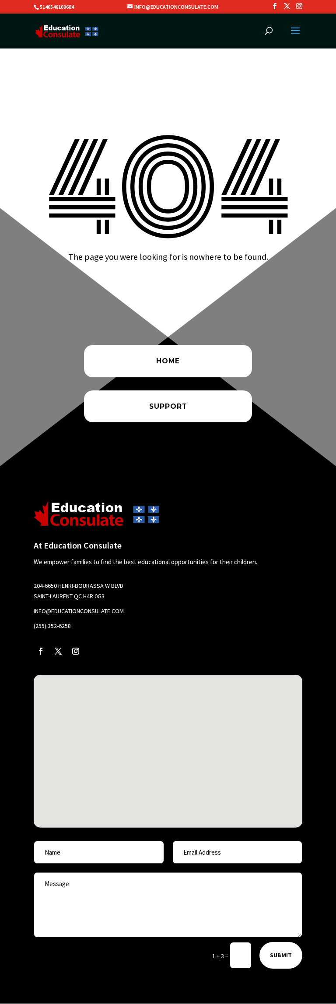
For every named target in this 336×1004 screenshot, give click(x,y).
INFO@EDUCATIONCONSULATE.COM (79, 611)
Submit (281, 955)
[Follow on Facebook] (41, 651)
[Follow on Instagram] (76, 651)
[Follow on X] (58, 651)
